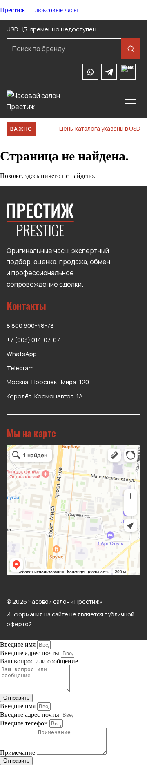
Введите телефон (24, 723)
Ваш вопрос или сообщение (39, 661)
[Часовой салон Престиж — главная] (59, 101)
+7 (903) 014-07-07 (33, 340)
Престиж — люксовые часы (39, 10)
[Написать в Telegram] (109, 72)
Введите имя (18, 644)
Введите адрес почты (30, 652)
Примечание (18, 752)
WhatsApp (22, 353)
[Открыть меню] (131, 101)
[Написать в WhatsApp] (90, 72)
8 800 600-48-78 (30, 325)
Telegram (20, 368)
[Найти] (130, 48)
